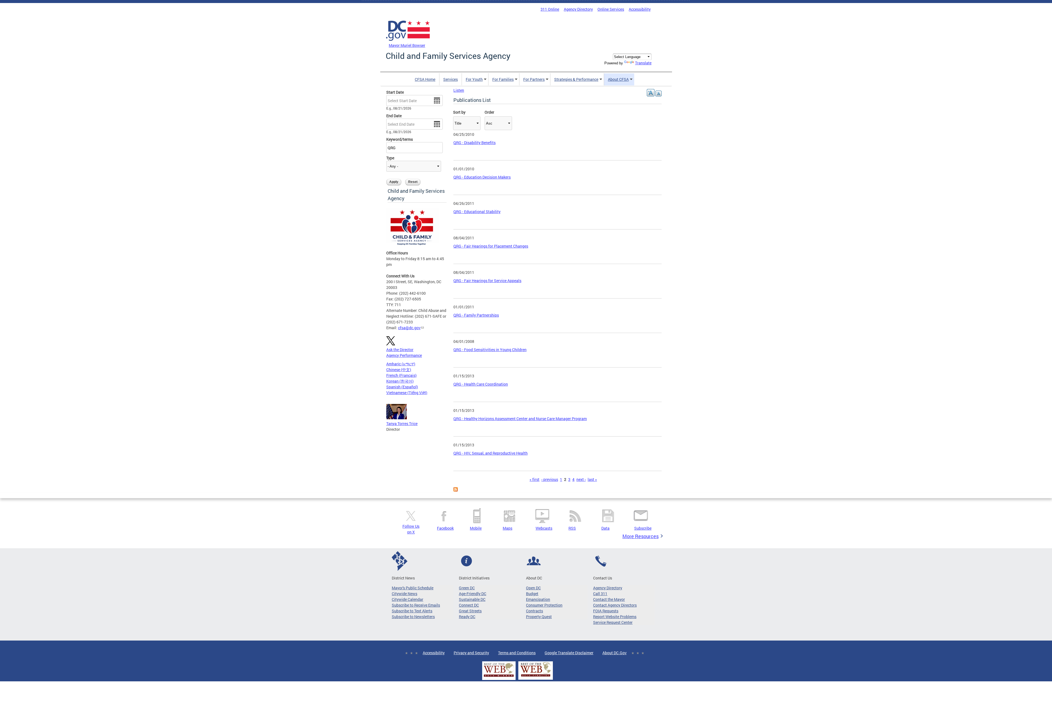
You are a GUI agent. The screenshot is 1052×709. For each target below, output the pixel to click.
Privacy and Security (471, 652)
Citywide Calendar (407, 599)
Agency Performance (404, 355)
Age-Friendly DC (472, 593)
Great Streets (470, 610)
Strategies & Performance (576, 79)
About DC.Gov (614, 652)
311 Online (550, 9)
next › (581, 479)
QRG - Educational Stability (477, 211)
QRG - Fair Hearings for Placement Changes (490, 246)
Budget (532, 593)
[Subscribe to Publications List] (455, 490)
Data (605, 528)
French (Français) (401, 375)
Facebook (445, 528)
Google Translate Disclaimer (569, 652)
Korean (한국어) (400, 381)
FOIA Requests (605, 610)
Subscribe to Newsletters (413, 616)
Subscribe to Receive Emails (416, 605)
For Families (503, 79)
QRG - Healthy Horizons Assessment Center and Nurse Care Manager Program (520, 418)
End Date (394, 115)
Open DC (533, 587)
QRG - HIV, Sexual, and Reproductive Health (490, 453)
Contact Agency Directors (615, 605)
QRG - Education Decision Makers (482, 177)
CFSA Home (425, 79)
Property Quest (539, 616)
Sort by (459, 112)
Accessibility (640, 9)
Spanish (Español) (402, 386)
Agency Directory (578, 9)
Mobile (476, 528)
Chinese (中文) (398, 369)
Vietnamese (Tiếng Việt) (406, 392)
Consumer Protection (544, 605)
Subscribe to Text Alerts (412, 610)
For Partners (534, 79)
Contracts (534, 610)
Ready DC (467, 616)
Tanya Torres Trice (402, 423)
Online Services (611, 9)
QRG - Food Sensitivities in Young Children (490, 349)
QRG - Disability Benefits (474, 142)
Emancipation (538, 599)
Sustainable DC (472, 599)
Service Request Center (613, 622)
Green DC (467, 587)
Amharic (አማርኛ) (400, 363)
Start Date (395, 92)
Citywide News (404, 593)
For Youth (474, 79)
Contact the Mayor (609, 599)
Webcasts (544, 528)
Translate (643, 62)
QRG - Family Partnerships (476, 315)
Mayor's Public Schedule (412, 587)
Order (489, 112)
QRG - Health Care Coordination (480, 384)
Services (450, 79)
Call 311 (600, 593)
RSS (572, 528)
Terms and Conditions (517, 652)
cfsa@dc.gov (409, 327)
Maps (507, 528)
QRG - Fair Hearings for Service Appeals (487, 280)
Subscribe (642, 528)
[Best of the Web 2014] (499, 677)
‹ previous (549, 479)
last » (592, 479)
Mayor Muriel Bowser (407, 45)
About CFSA (618, 79)
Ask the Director (399, 349)
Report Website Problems (614, 616)
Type (390, 157)
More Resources (640, 536)
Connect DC (469, 605)
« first (534, 479)
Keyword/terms (399, 139)
